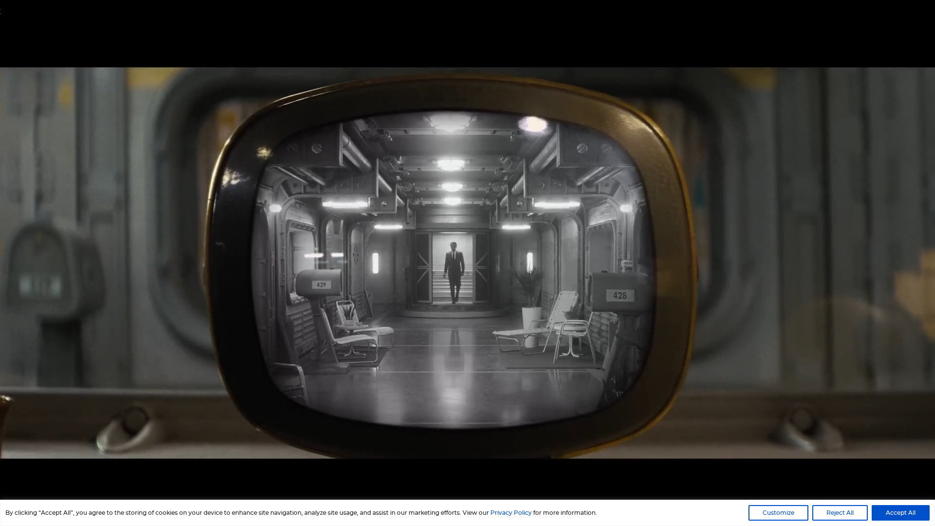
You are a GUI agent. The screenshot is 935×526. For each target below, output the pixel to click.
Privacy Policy (511, 513)
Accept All (901, 513)
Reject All (840, 513)
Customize (778, 513)
